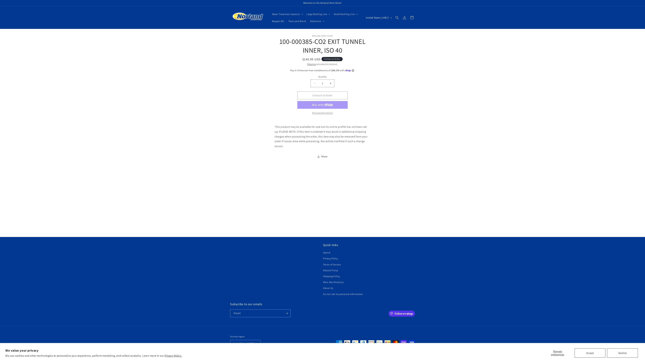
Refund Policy (330, 270)
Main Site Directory (333, 282)
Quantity (322, 76)
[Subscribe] (286, 313)
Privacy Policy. (173, 355)
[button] (287, 14)
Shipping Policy (331, 276)
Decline (622, 353)
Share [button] (324, 156)
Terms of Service (332, 264)
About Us (328, 288)
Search (327, 252)
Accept (590, 353)
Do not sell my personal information (343, 294)
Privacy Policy (330, 258)
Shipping (311, 64)
